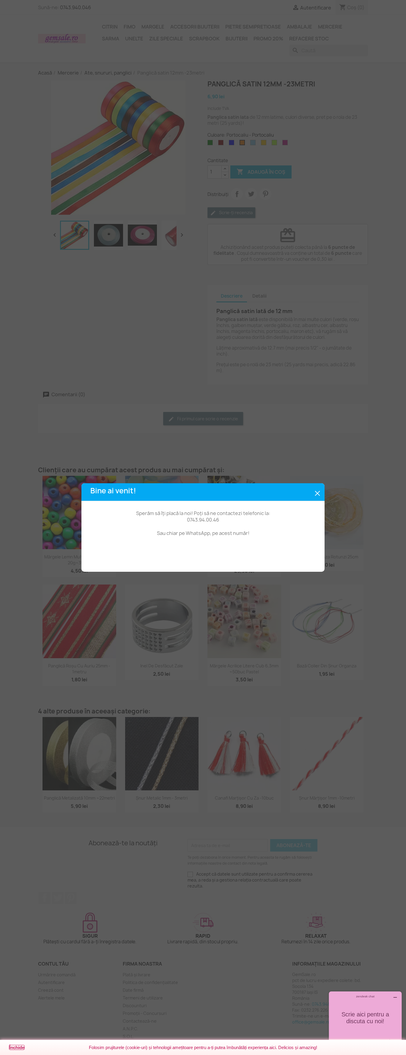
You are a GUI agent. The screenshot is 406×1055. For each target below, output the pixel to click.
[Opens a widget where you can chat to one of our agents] (365, 1021)
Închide (16, 1047)
